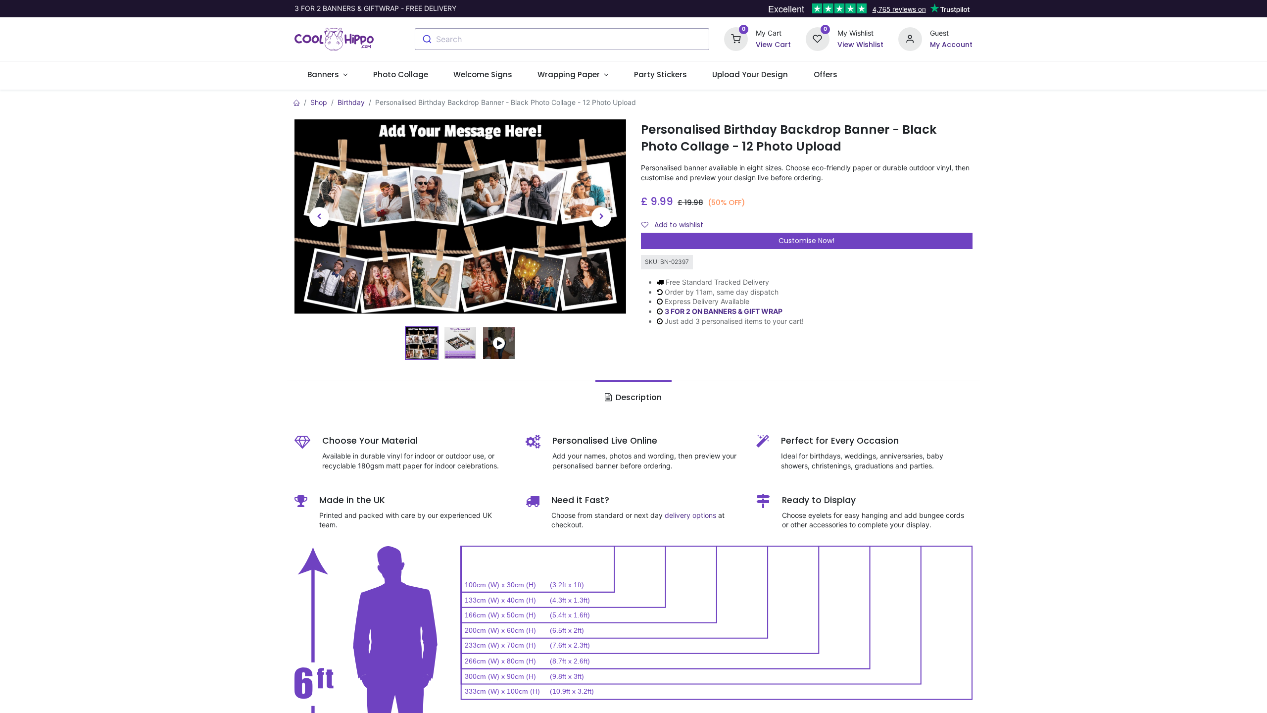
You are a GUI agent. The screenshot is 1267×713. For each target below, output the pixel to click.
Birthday (351, 102)
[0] (736, 38)
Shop (318, 102)
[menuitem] (400, 74)
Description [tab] (638, 397)
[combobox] (562, 39)
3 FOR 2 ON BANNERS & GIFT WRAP (723, 311)
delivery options (690, 515)
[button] (319, 217)
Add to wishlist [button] (677, 225)
